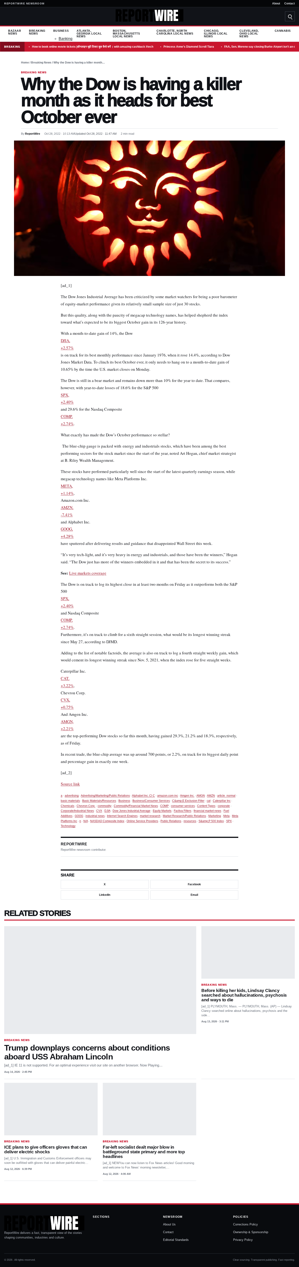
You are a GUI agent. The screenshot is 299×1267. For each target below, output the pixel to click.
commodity (104, 806)
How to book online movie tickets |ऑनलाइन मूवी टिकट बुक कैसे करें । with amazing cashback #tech (92, 46)
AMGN (200, 795)
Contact (289, 3)
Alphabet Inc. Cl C (143, 795)
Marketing (214, 816)
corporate (224, 806)
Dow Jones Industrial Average (131, 810)
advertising (72, 795)
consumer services (183, 806)
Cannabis (283, 30)
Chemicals (67, 806)
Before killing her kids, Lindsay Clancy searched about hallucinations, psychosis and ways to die (244, 995)
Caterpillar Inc (222, 800)
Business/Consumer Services (151, 800)
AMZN (211, 795)
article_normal (226, 795)
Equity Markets (162, 810)
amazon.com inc (167, 795)
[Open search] (290, 16)
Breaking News (37, 32)
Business (61, 30)
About (276, 3)
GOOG (79, 816)
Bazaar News (14, 32)
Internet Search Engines (122, 816)
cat (208, 800)
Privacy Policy (243, 1240)
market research (150, 816)
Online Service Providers (142, 821)
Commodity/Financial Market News (136, 806)
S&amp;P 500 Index (211, 821)
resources (190, 821)
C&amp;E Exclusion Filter (188, 800)
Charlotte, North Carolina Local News (175, 32)
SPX (229, 821)
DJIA (107, 810)
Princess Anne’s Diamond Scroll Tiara (189, 46)
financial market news (207, 810)
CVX (99, 810)
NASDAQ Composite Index (107, 821)
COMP (164, 806)
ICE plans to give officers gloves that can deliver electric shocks (45, 1149)
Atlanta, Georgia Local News (89, 33)
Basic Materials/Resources (99, 800)
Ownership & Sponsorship (250, 1232)
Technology (68, 826)
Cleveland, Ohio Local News (249, 33)
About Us (169, 1224)
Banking (65, 39)
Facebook (194, 884)
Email (194, 894)
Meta (226, 816)
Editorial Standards (176, 1240)
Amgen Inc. (187, 795)
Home (25, 62)
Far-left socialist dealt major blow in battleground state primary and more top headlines (144, 1152)
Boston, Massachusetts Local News (126, 33)
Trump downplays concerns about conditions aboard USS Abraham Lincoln (87, 1052)
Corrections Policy (245, 1224)
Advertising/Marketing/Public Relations (105, 795)
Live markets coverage (87, 573)
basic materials (70, 800)
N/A (85, 821)
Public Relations (170, 821)
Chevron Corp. (86, 806)
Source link (70, 784)
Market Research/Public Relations (184, 816)
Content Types (206, 806)
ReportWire (32, 133)
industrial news (95, 816)
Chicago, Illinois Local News (216, 33)
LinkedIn (104, 894)
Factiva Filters (182, 810)
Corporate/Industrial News (77, 810)
